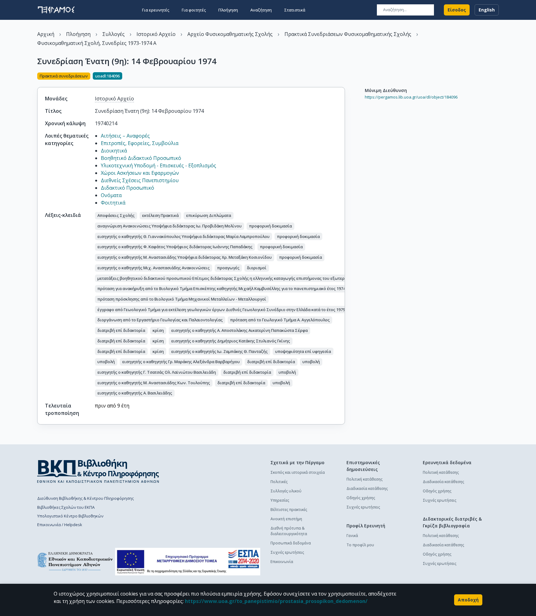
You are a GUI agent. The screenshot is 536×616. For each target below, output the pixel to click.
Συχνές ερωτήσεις (287, 552)
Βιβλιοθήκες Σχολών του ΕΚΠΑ (66, 507)
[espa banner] (187, 561)
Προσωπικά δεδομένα (290, 543)
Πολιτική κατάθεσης (364, 479)
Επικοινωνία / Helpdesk (59, 524)
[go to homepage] (56, 10)
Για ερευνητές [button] (155, 10)
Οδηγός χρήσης (360, 497)
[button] (116, 215)
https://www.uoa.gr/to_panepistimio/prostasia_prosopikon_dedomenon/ (276, 601)
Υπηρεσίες (279, 500)
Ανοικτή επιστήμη (286, 518)
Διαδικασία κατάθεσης (367, 488)
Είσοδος (457, 10)
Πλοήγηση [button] (228, 10)
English (487, 10)
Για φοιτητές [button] (194, 10)
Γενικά (352, 535)
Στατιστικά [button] (294, 10)
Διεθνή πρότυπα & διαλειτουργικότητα (288, 531)
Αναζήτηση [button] (261, 10)
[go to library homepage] (98, 471)
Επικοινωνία (281, 561)
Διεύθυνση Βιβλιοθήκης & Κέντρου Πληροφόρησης (85, 498)
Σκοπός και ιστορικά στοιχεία (297, 472)
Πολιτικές (279, 481)
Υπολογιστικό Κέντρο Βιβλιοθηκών (70, 516)
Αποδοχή (468, 600)
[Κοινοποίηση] (342, 76)
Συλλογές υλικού (286, 491)
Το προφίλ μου (360, 545)
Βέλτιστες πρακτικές (288, 509)
